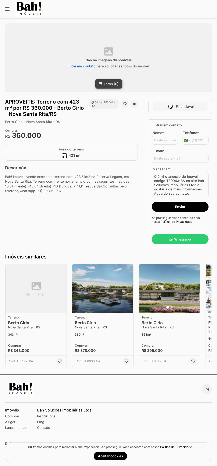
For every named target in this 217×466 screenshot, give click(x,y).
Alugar (10, 422)
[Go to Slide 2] (171, 307)
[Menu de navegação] (7, 9)
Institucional (46, 416)
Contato (43, 427)
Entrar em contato (167, 125)
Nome (158, 133)
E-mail (158, 151)
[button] (102, 288)
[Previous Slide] (143, 288)
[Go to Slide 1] (167, 307)
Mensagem (161, 169)
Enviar (180, 207)
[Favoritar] (124, 104)
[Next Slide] (195, 288)
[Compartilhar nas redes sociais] (134, 104)
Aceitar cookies (110, 456)
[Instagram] (207, 389)
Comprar (12, 416)
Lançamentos (15, 427)
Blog (40, 422)
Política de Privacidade (176, 221)
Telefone (191, 133)
